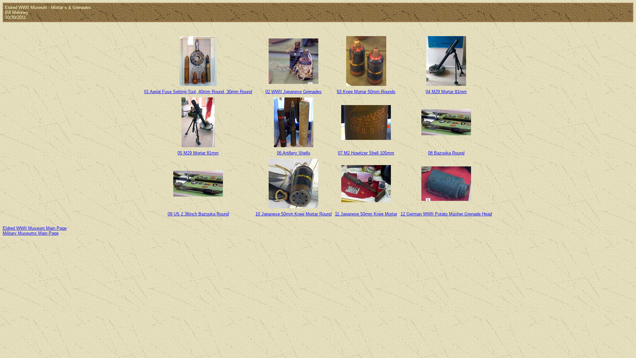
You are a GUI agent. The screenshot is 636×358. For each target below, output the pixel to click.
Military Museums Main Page (31, 233)
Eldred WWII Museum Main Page (35, 228)
